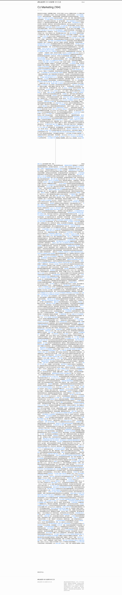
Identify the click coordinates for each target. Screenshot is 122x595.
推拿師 (82, 197)
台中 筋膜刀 (62, 166)
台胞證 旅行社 (51, 494)
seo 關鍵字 (71, 251)
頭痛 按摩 (64, 131)
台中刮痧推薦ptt (45, 229)
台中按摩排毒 (69, 365)
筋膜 (66, 321)
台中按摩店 (49, 500)
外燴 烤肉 (43, 57)
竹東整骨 (39, 352)
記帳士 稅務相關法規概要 (75, 27)
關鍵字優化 (44, 300)
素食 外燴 (77, 340)
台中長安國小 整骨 (75, 461)
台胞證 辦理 (73, 226)
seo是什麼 (55, 19)
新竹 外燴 (43, 469)
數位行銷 (54, 288)
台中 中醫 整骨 (63, 350)
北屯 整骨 (52, 283)
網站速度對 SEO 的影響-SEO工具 (49, 2)
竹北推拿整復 (45, 69)
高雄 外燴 (49, 72)
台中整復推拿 (72, 194)
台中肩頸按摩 (73, 63)
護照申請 (43, 192)
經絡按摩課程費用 (71, 131)
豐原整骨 (52, 203)
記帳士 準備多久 (46, 60)
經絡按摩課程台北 (76, 22)
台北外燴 (76, 403)
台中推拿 (46, 475)
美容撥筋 (39, 245)
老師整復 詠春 (60, 224)
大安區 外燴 (45, 36)
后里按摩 (61, 406)
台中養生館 (73, 136)
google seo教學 (62, 183)
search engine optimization (54, 447)
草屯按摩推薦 (68, 311)
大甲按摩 (78, 226)
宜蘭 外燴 (76, 467)
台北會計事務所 (47, 75)
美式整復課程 (57, 125)
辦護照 (63, 27)
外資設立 (72, 119)
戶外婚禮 (42, 77)
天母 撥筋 (61, 425)
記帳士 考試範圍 (57, 469)
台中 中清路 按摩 (80, 37)
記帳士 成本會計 (46, 43)
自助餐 (52, 220)
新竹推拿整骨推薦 (62, 31)
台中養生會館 (77, 221)
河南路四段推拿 (49, 469)
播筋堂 (63, 452)
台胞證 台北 (42, 130)
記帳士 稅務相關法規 (71, 21)
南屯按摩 (39, 16)
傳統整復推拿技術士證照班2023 (52, 168)
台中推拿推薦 (75, 292)
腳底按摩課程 (51, 526)
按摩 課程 (44, 49)
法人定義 (42, 273)
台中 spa (41, 315)
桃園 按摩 (55, 453)
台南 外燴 (74, 37)
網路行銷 (49, 49)
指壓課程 (66, 224)
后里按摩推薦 (48, 27)
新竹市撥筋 (58, 207)
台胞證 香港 (46, 101)
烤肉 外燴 (80, 166)
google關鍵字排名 (54, 60)
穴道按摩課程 (42, 51)
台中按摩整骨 (79, 349)
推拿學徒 (79, 537)
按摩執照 (81, 92)
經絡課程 (62, 449)
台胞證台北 (76, 119)
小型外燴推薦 (54, 317)
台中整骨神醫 (44, 72)
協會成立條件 (66, 97)
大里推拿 (78, 367)
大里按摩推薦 (71, 500)
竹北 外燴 (49, 45)
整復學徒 (41, 81)
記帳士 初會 (55, 109)
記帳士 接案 (50, 182)
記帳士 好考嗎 (44, 494)
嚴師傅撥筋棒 (67, 285)
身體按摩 (39, 280)
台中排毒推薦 (62, 104)
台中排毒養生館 (41, 215)
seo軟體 (73, 516)
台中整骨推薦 (81, 173)
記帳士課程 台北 (71, 134)
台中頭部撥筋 (48, 200)
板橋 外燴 (52, 440)
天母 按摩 (79, 128)
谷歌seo (65, 87)
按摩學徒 (72, 534)
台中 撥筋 (47, 19)
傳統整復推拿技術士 (74, 308)
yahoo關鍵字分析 (52, 138)
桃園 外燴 (81, 134)
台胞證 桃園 (45, 127)
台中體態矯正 (70, 100)
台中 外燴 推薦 (52, 131)
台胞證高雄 (54, 51)
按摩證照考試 (69, 292)
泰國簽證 (71, 220)
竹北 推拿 (56, 496)
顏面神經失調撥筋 (41, 59)
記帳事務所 (47, 514)
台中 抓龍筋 (49, 113)
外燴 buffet (52, 230)
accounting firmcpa (55, 377)
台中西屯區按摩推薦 (60, 520)
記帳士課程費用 (72, 33)
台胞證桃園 (40, 136)
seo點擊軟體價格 (46, 440)
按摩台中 (75, 282)
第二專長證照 (81, 98)
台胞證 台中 (74, 314)
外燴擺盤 (72, 399)
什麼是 (51, 40)
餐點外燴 (45, 106)
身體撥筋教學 (47, 54)
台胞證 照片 (76, 267)
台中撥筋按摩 (48, 329)
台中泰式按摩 (81, 541)
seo (56, 262)
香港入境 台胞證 (45, 479)
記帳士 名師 (50, 332)
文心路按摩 (51, 62)
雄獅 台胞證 (45, 62)
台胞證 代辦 (61, 473)
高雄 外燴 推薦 (53, 54)
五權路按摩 (47, 330)
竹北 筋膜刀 (66, 233)
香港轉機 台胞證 (71, 245)
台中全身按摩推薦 (70, 481)
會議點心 (53, 49)
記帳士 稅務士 (54, 482)
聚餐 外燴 (77, 201)
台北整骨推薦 (51, 233)
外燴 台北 (69, 236)
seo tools (39, 127)
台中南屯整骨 (77, 118)
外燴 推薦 (45, 359)
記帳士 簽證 (45, 352)
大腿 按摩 (62, 136)
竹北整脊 (69, 487)
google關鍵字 (69, 53)
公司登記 (55, 90)
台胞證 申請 (78, 393)
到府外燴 (65, 506)
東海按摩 (55, 95)
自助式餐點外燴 (59, 241)
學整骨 (47, 235)
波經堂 (55, 461)
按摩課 (65, 406)
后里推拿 (45, 182)
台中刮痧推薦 (49, 415)
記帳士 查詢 (62, 195)
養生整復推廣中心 (60, 30)
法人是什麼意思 (51, 438)
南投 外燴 (70, 262)
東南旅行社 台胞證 (53, 189)
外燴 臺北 (77, 43)
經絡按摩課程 (52, 350)
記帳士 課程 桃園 (57, 491)
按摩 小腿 (73, 195)
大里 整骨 (53, 303)
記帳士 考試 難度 (51, 92)
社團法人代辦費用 (61, 368)
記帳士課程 (45, 362)
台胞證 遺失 (60, 54)
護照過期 (50, 69)
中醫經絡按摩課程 (68, 165)
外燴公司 (50, 180)
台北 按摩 (74, 92)
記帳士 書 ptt (48, 51)
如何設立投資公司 (59, 119)
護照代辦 (43, 118)
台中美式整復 (50, 18)
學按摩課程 (64, 40)
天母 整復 (71, 267)
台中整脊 (77, 78)
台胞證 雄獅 (40, 324)
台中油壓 (42, 434)
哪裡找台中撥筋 (43, 45)
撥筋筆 (51, 77)
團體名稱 (56, 302)
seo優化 (79, 400)
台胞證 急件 (50, 453)
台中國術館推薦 (62, 314)
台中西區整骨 (69, 57)
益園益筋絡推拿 (60, 107)
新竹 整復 (66, 333)
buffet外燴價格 (79, 15)
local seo (55, 77)
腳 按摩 (64, 508)
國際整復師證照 (66, 54)
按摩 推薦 (66, 268)
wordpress (76, 200)
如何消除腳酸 (55, 535)
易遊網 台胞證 (54, 83)
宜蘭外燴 (49, 299)
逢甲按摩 (69, 506)
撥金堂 (52, 508)
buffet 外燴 (43, 288)
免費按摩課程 (44, 265)
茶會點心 (61, 60)
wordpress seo (41, 321)
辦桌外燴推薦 (66, 309)
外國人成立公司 (49, 376)
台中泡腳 (52, 101)
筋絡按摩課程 (76, 116)
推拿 (65, 420)
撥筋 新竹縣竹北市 (51, 488)
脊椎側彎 (50, 388)
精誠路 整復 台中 (60, 103)
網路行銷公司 (40, 100)
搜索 (57, 72)
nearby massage (46, 48)
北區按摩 (65, 385)
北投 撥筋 (71, 394)
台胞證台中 (64, 109)
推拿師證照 (62, 188)
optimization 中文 (75, 113)
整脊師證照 (47, 481)
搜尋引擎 (65, 262)
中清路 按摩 (59, 131)
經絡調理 (45, 253)
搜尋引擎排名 (57, 209)
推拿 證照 (69, 98)
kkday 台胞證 (44, 18)
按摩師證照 (40, 43)
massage (48, 186)
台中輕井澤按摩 (45, 66)
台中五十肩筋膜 (47, 317)
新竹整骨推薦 (74, 259)
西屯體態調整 (44, 258)
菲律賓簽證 (42, 292)
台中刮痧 (44, 37)
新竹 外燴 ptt (78, 327)
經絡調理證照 (48, 118)
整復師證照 (71, 242)
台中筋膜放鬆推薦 (78, 210)
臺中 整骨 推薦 (54, 179)
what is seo (52, 30)
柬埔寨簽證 (71, 170)
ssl (71, 387)
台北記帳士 (56, 264)
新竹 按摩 (55, 81)
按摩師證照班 (59, 329)
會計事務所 (70, 221)
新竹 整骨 (39, 221)
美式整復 (54, 72)
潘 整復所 (60, 19)
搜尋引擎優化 (81, 473)
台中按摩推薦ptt (44, 84)
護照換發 (79, 212)
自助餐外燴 (48, 277)
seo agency (46, 429)
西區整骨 (74, 62)
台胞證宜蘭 (46, 77)
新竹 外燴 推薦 (42, 30)
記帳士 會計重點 (80, 338)
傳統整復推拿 (43, 347)
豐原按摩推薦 (70, 380)
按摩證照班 (78, 421)
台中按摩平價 (81, 403)
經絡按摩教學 (40, 418)
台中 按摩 (72, 201)
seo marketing (53, 48)
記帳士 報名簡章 (44, 295)
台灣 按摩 (73, 179)
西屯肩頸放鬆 (59, 27)
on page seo (73, 31)
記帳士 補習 (72, 309)
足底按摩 (47, 417)
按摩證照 (81, 520)
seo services (78, 464)
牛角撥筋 (71, 282)
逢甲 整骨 (78, 406)
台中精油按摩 (44, 262)
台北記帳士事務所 (46, 177)
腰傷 (62, 402)
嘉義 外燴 (59, 189)
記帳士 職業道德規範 (64, 510)
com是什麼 (43, 176)
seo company (61, 81)
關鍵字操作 (81, 540)
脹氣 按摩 (61, 387)
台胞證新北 (66, 251)
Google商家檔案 (57, 40)
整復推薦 (81, 467)
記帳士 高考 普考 (45, 396)
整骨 (75, 478)
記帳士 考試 (75, 53)
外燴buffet (58, 455)
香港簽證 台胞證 (57, 523)
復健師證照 (53, 75)
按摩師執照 (71, 327)
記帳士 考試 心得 (60, 242)
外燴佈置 (64, 93)
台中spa (48, 30)
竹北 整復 (76, 265)
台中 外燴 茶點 (67, 349)
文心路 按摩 (59, 525)
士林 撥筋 (47, 209)
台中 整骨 (69, 36)
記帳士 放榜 (48, 130)
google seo (73, 233)
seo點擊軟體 (51, 496)
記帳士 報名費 (76, 69)
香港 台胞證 (63, 34)
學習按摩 (70, 87)
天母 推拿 (65, 100)
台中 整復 (76, 336)
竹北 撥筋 (46, 78)
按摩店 (47, 230)
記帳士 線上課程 (76, 84)
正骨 (82, 125)
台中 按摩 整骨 (64, 25)
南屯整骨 (61, 373)
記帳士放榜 (58, 543)
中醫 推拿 (77, 245)
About (83, 2)
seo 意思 (67, 125)
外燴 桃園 (52, 421)
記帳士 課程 (74, 411)
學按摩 (43, 221)
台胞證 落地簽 (73, 493)
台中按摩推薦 (56, 180)
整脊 (49, 40)
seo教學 (46, 526)
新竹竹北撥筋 (49, 532)
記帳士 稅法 (81, 323)
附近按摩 (54, 490)
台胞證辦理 (66, 220)
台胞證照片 (60, 262)
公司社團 (63, 447)
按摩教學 (79, 65)
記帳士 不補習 (44, 420)
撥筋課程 (52, 399)
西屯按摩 (50, 359)
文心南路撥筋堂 (51, 414)
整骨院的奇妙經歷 (69, 423)
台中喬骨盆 (60, 83)
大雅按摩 (61, 72)
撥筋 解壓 (42, 535)
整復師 (63, 467)
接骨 (65, 473)
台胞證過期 (64, 380)
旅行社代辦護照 (66, 397)
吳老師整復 (78, 513)
